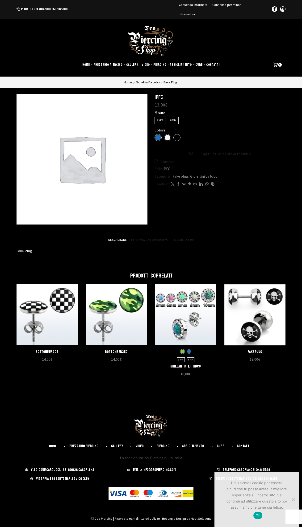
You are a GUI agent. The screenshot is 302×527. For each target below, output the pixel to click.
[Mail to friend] (195, 184)
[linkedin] (201, 184)
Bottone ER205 (47, 351)
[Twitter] (173, 184)
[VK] (184, 184)
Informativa (187, 14)
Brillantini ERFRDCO (185, 366)
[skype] (212, 184)
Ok (258, 515)
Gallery (132, 65)
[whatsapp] (207, 184)
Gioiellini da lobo (148, 82)
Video (146, 65)
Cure (199, 65)
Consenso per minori (227, 5)
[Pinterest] (189, 184)
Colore (160, 130)
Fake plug (170, 82)
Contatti (213, 65)
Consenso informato (193, 5)
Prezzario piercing (108, 65)
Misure (160, 112)
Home (86, 65)
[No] (293, 499)
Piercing (159, 65)
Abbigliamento (181, 65)
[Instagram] (282, 9)
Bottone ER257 (116, 351)
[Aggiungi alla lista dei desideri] (42, 316)
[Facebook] (274, 9)
